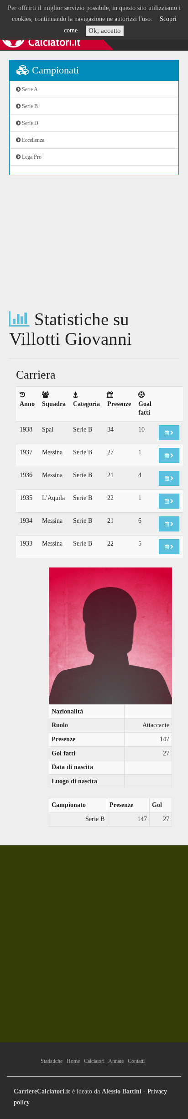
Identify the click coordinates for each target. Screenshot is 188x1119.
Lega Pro (31, 157)
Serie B (29, 106)
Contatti (136, 1061)
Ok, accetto (105, 30)
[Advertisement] (94, 242)
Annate (116, 1061)
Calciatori (94, 1061)
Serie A (29, 89)
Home (73, 1061)
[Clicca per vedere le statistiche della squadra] (169, 432)
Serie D (29, 123)
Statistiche (52, 1061)
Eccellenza (32, 140)
